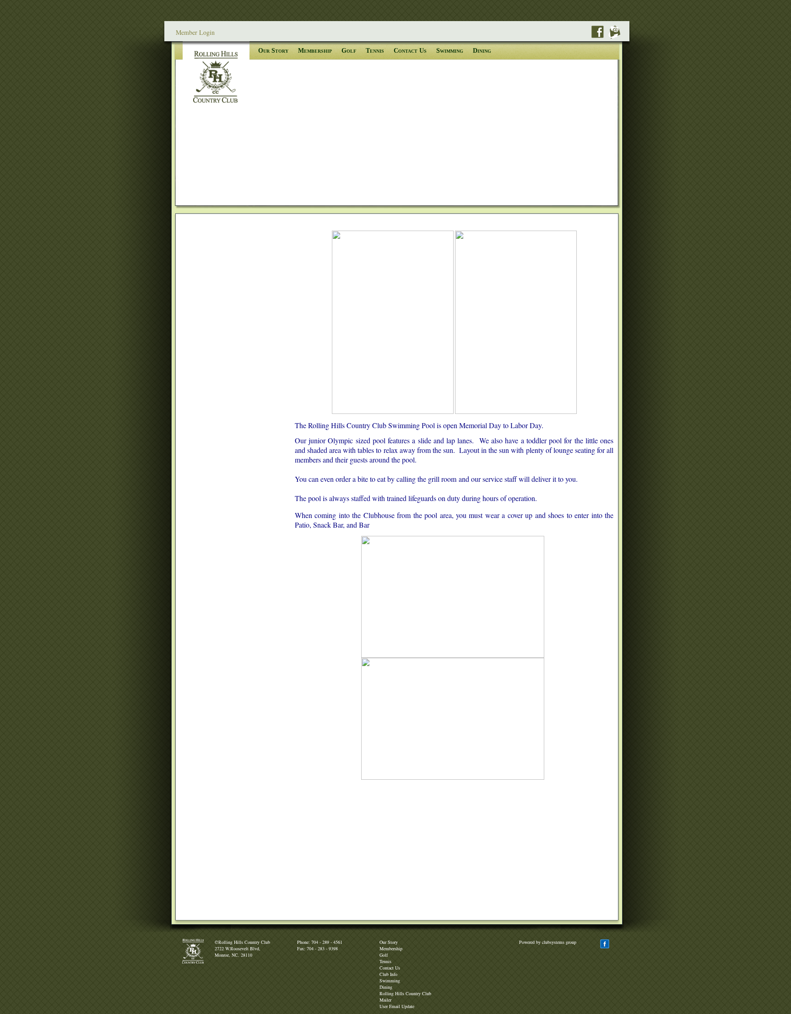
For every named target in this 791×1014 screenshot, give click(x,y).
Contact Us (410, 50)
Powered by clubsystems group (547, 942)
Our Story (273, 50)
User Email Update (396, 1006)
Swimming (449, 50)
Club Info (388, 974)
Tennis (375, 50)
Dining (482, 50)
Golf (348, 50)
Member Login (195, 32)
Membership (315, 50)
